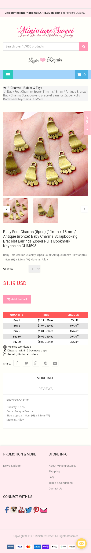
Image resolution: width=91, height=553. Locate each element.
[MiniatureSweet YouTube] (21, 509)
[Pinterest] (45, 363)
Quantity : (8, 268)
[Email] (55, 363)
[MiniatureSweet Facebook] (6, 509)
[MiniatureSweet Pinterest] (36, 509)
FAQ (51, 477)
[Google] (36, 363)
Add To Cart (19, 299)
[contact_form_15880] (81, 543)
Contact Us (55, 488)
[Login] (34, 60)
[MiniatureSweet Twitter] (28, 509)
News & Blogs (12, 465)
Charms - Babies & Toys (26, 87)
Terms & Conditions (61, 482)
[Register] (54, 60)
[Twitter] (26, 363)
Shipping (54, 471)
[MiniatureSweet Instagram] (14, 509)
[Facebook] (17, 363)
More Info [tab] (45, 378)
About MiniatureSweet (62, 465)
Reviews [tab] (46, 389)
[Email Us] (43, 509)
